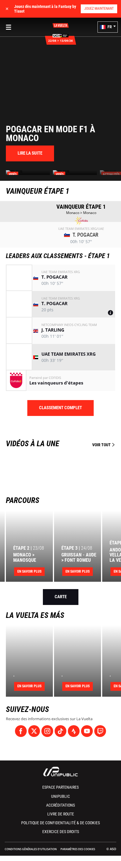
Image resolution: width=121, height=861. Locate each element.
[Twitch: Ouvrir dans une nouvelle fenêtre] (100, 731)
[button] (108, 27)
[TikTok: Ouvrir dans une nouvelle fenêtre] (60, 731)
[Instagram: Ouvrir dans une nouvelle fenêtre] (47, 731)
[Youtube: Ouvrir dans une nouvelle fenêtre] (87, 731)
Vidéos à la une (59, 443)
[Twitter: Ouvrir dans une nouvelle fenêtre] (34, 731)
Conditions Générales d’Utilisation (31, 849)
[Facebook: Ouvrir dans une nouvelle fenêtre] (21, 731)
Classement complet (60, 407)
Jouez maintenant (99, 8)
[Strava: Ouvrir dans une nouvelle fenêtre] (74, 731)
